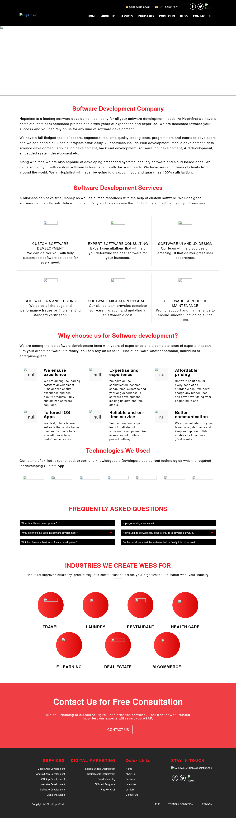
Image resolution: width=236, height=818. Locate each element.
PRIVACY (207, 804)
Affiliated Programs (105, 784)
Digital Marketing (56, 794)
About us (130, 774)
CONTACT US (118, 729)
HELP (156, 804)
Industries (131, 784)
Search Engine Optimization (100, 768)
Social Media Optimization (101, 774)
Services (130, 779)
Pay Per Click (108, 789)
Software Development (52, 789)
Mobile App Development (51, 768)
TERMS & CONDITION (180, 804)
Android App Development (50, 774)
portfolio (130, 789)
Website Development (53, 784)
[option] (33, 482)
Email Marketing (106, 779)
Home (129, 768)
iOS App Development (53, 779)
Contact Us (132, 794)
